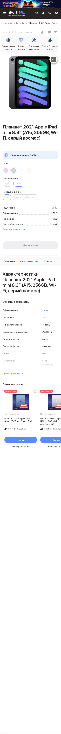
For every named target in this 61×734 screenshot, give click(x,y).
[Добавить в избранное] (35, 392)
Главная (7, 23)
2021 (44, 317)
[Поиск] (37, 13)
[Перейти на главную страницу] (16, 13)
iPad (15, 23)
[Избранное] (50, 13)
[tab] (9, 261)
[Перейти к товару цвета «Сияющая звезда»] (21, 170)
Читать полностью (13, 373)
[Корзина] (56, 13)
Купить (20, 440)
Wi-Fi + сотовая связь (25, 197)
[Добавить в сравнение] (35, 397)
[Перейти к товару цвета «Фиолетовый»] (6, 170)
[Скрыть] (57, 4)
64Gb (7, 183)
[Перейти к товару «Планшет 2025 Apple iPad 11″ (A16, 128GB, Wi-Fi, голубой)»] (20, 402)
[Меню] (5, 13)
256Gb (18, 183)
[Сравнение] (43, 13)
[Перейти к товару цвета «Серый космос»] (14, 170)
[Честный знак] (53, 59)
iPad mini (23, 23)
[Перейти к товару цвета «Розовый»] (29, 170)
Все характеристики (14, 229)
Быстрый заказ (20, 446)
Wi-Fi (6, 197)
